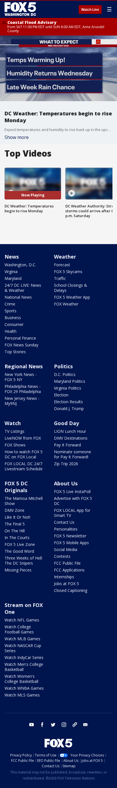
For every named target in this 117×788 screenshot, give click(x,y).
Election (61, 395)
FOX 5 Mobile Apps (71, 542)
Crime (10, 304)
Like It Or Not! (17, 517)
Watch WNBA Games (24, 688)
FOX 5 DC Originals (16, 487)
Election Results (68, 401)
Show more (17, 137)
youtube (31, 724)
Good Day (66, 423)
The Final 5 (15, 524)
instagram (63, 724)
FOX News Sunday (21, 345)
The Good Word (19, 551)
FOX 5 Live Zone (20, 544)
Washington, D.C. (20, 264)
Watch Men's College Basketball (24, 667)
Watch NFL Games (22, 620)
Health (10, 331)
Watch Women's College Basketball (21, 678)
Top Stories (15, 351)
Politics (63, 366)
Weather (65, 256)
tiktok (74, 724)
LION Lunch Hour (70, 431)
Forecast (62, 264)
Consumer (14, 324)
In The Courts (17, 537)
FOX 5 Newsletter (70, 535)
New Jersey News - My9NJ (22, 401)
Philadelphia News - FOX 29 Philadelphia (23, 389)
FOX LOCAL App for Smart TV (72, 513)
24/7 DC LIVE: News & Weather (23, 287)
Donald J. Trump (69, 408)
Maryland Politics (69, 381)
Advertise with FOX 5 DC (73, 501)
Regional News (24, 366)
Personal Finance (20, 338)
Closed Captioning (70, 590)
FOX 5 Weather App (72, 297)
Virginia (11, 271)
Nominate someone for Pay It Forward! (72, 454)
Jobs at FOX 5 (66, 583)
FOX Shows (15, 445)
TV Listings (14, 431)
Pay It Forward (67, 445)
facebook (42, 724)
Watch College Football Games (19, 629)
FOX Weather (66, 304)
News (12, 256)
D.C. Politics (65, 374)
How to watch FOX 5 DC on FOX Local (24, 454)
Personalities (66, 529)
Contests (62, 556)
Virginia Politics (67, 388)
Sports (10, 310)
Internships (64, 576)
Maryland (13, 278)
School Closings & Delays (70, 287)
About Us (66, 483)
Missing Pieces (18, 570)
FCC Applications (69, 570)
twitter (53, 724)
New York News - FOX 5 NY (21, 377)
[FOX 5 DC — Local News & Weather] (21, 9)
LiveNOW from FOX (23, 438)
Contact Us (64, 522)
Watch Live (90, 10)
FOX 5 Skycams (68, 271)
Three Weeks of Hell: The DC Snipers (24, 560)
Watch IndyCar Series (24, 657)
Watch (13, 423)
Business (13, 317)
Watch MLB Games (22, 638)
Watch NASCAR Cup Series (23, 648)
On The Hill (15, 530)
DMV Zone (14, 510)
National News (18, 297)
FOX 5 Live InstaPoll (72, 491)
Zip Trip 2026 (66, 463)
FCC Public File (67, 563)
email (85, 724)
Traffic (60, 278)
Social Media (65, 549)
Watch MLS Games (22, 695)
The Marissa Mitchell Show (24, 501)
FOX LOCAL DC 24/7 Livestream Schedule (24, 466)
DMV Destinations (70, 438)
